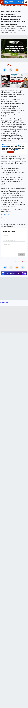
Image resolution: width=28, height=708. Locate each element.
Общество (4, 152)
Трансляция (5, 214)
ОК (2, 221)
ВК (2, 218)
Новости (3, 5)
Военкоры (17, 5)
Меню (2, 2)
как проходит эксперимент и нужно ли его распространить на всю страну (13, 147)
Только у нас (10, 5)
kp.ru (11, 65)
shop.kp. (3, 116)
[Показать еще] (23, 70)
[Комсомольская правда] (8, 2)
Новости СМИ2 (4, 302)
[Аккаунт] (26, 2)
